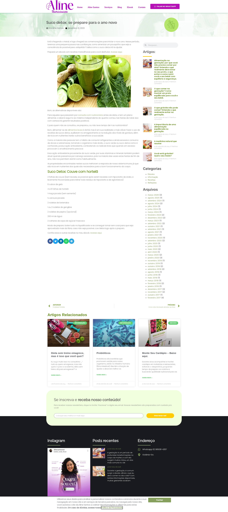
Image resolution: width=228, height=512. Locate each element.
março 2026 (153, 195)
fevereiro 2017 (154, 297)
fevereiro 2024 (154, 215)
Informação (153, 177)
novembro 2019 (155, 260)
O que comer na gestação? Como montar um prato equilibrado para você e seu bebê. (166, 93)
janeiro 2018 (153, 286)
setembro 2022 (155, 223)
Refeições (152, 183)
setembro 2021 (154, 229)
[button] (50, 241)
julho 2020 (152, 243)
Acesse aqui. (116, 52)
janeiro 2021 (153, 235)
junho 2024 (153, 209)
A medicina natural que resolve (165, 142)
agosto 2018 (153, 272)
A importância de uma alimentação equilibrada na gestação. (165, 128)
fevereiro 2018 (154, 283)
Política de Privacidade (112, 507)
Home (80, 7)
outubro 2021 (154, 226)
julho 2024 (152, 206)
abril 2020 (152, 252)
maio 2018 (152, 277)
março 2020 (153, 255)
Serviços (108, 7)
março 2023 (153, 220)
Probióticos (103, 353)
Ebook (130, 7)
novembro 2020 (155, 237)
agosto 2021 (153, 232)
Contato (141, 7)
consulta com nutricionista (90, 115)
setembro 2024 (155, 200)
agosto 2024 (153, 203)
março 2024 (153, 212)
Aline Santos (93, 7)
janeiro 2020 (153, 257)
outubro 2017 (154, 295)
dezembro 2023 (155, 218)
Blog (120, 7)
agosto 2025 (153, 198)
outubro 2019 (154, 263)
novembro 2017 (155, 292)
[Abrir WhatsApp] (222, 506)
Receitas (151, 180)
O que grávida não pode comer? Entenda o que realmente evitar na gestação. (166, 111)
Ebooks (151, 174)
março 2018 (153, 280)
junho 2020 (153, 246)
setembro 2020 (155, 240)
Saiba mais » (56, 375)
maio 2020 (152, 249)
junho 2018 (153, 275)
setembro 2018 (154, 269)
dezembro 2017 (155, 289)
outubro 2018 (154, 266)
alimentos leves (75, 130)
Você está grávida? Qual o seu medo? (163, 154)
